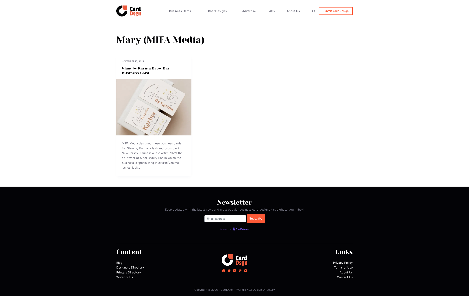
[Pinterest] (240, 270)
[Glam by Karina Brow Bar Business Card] (153, 107)
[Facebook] (229, 270)
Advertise (249, 11)
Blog (119, 262)
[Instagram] (223, 270)
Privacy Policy (343, 262)
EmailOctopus (242, 229)
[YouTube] (245, 270)
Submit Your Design (336, 11)
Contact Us (345, 277)
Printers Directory (128, 272)
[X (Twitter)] (234, 270)
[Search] (313, 11)
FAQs (271, 11)
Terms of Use (343, 267)
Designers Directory (130, 267)
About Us (293, 11)
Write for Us (124, 277)
